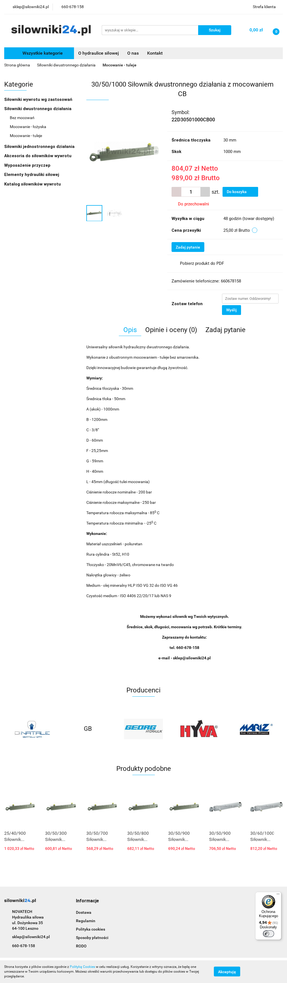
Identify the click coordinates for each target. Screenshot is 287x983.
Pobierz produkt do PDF (202, 263)
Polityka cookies (90, 929)
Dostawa (83, 912)
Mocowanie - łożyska (28, 126)
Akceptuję (227, 972)
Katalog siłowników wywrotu (33, 184)
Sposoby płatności (92, 937)
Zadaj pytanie (188, 247)
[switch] (268, 933)
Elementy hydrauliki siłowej (32, 174)
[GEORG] (88, 729)
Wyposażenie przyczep (28, 165)
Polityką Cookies (82, 967)
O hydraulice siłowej (98, 53)
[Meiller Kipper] (255, 729)
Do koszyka (237, 191)
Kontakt (155, 53)
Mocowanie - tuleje (26, 135)
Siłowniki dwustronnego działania (38, 108)
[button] (87, 901)
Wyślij (231, 310)
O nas (133, 53)
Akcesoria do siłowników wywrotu (38, 155)
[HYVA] (144, 729)
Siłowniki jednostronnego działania (40, 146)
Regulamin (85, 921)
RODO (81, 946)
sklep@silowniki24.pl (31, 937)
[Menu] (278, 895)
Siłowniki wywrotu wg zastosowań (38, 99)
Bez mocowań (22, 117)
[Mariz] (199, 729)
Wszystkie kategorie (42, 53)
